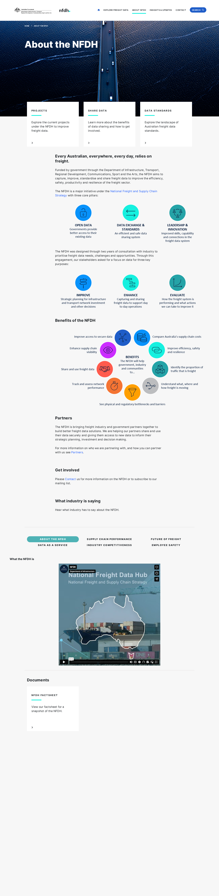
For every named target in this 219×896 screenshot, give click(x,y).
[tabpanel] (109, 607)
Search (196, 10)
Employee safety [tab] (166, 545)
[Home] (41, 10)
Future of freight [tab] (166, 539)
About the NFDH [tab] (53, 539)
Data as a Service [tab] (53, 545)
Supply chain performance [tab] (109, 539)
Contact (181, 10)
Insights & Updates (161, 10)
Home (99, 10)
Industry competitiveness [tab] (109, 545)
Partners (77, 452)
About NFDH (139, 10)
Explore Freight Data (116, 10)
